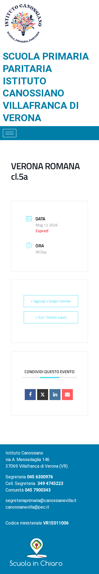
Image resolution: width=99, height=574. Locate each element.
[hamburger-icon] (9, 133)
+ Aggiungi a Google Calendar (51, 301)
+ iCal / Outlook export (51, 317)
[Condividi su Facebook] (30, 394)
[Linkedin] (55, 394)
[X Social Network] (42, 394)
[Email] (67, 394)
